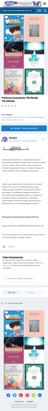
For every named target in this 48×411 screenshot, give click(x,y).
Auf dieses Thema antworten (24, 128)
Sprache (19, 401)
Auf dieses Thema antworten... (20, 278)
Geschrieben (22, 141)
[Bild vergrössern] (15, 148)
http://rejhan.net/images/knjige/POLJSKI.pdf (20, 217)
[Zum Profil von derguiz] (4, 139)
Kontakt (30, 401)
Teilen (12, 292)
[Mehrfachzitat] (4, 247)
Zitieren (11, 247)
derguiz (9, 115)
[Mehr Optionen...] (43, 139)
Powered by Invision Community (24, 407)
